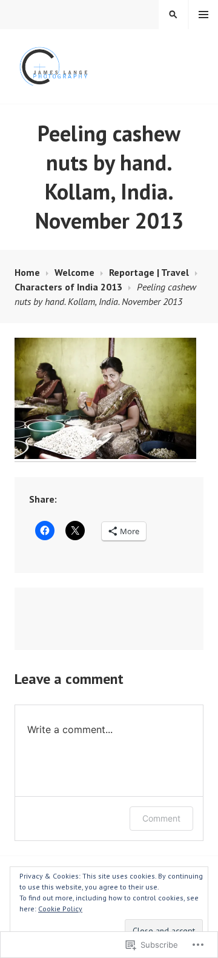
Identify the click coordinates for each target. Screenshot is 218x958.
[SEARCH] (173, 14)
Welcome (74, 272)
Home (27, 272)
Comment (161, 818)
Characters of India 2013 (68, 287)
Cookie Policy (60, 908)
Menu (203, 14)
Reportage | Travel (149, 272)
